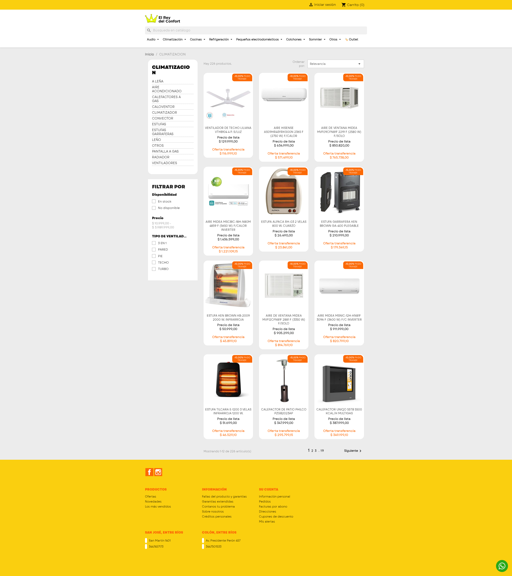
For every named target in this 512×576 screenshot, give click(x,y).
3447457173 (155, 547)
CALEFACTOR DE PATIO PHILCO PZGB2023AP (283, 411)
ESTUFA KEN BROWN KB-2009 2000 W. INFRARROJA (228, 318)
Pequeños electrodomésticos (258, 39)
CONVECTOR (162, 118)
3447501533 (213, 547)
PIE (160, 256)
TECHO (163, 263)
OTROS (158, 146)
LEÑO (156, 140)
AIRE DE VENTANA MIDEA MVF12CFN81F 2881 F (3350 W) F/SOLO (283, 320)
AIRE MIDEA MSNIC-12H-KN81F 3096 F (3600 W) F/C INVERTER (339, 318)
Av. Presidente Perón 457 (222, 541)
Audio (151, 39)
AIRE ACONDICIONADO (167, 89)
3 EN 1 (162, 243)
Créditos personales (217, 517)
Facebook (149, 472)
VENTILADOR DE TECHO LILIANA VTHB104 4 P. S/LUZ (228, 130)
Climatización (173, 39)
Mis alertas (267, 522)
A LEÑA (157, 81)
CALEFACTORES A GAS (166, 99)
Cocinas (196, 39)
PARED (163, 250)
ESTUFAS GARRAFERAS (163, 132)
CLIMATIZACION (171, 70)
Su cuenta (268, 489)
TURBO (163, 269)
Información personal (274, 497)
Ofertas (150, 497)
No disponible (169, 208)
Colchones (294, 39)
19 (322, 451)
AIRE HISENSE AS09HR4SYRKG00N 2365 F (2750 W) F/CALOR (283, 132)
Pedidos (265, 502)
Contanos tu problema (218, 507)
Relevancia (336, 63)
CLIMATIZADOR (164, 113)
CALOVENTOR (163, 107)
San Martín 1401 (159, 541)
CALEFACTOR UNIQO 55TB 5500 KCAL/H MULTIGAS (339, 411)
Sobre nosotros (213, 512)
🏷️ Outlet (351, 39)
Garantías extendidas (217, 502)
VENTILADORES (164, 163)
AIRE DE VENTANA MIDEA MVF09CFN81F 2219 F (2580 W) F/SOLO (339, 132)
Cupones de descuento (276, 517)
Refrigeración (219, 39)
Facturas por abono (273, 507)
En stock (164, 202)
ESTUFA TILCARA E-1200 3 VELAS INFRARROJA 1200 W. (228, 411)
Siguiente (353, 451)
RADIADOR (160, 157)
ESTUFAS (159, 124)
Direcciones (267, 512)
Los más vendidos (158, 507)
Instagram (158, 472)
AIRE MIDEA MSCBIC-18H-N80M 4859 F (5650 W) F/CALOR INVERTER (228, 226)
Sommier (316, 39)
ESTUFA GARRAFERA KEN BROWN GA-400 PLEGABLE (339, 224)
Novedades (153, 502)
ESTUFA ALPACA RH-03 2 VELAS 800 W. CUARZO (283, 224)
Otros (333, 39)
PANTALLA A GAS (165, 152)
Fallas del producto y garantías (224, 497)
